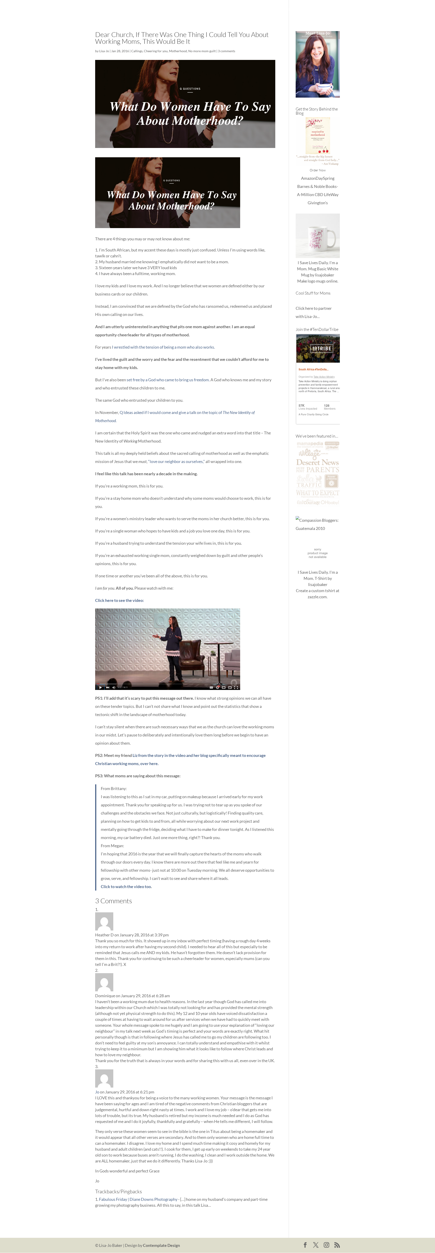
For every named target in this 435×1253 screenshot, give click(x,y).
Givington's (318, 202)
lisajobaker (324, 274)
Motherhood (178, 51)
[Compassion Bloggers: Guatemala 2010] (318, 528)
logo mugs (317, 280)
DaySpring (325, 178)
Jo (97, 1091)
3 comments (226, 51)
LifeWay (331, 194)
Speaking (332, 9)
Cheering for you (156, 51)
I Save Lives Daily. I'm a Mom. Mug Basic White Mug (317, 268)
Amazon (308, 178)
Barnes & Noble (311, 186)
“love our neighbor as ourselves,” (176, 461)
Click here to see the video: (119, 600)
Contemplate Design (161, 1245)
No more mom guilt (202, 51)
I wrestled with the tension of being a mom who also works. (163, 347)
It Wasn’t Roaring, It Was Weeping (252, 9)
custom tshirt (323, 590)
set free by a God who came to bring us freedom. (168, 379)
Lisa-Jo (211, 9)
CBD (319, 194)
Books (292, 9)
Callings (137, 51)
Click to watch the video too (126, 886)
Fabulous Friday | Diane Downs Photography (138, 1199)
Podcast (311, 9)
